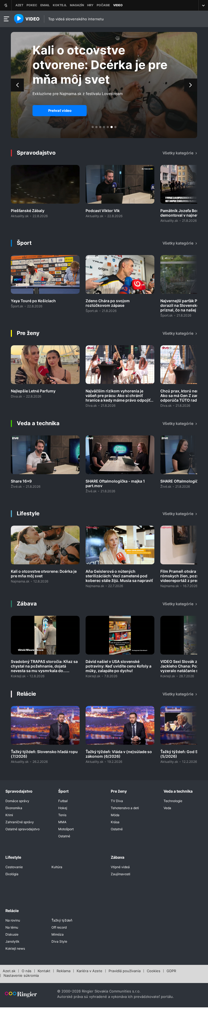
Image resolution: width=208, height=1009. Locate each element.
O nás (26, 971)
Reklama (63, 971)
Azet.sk (9, 971)
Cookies (153, 971)
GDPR (171, 971)
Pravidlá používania (125, 971)
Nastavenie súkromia (21, 976)
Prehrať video (60, 110)
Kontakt (44, 971)
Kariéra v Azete (89, 971)
